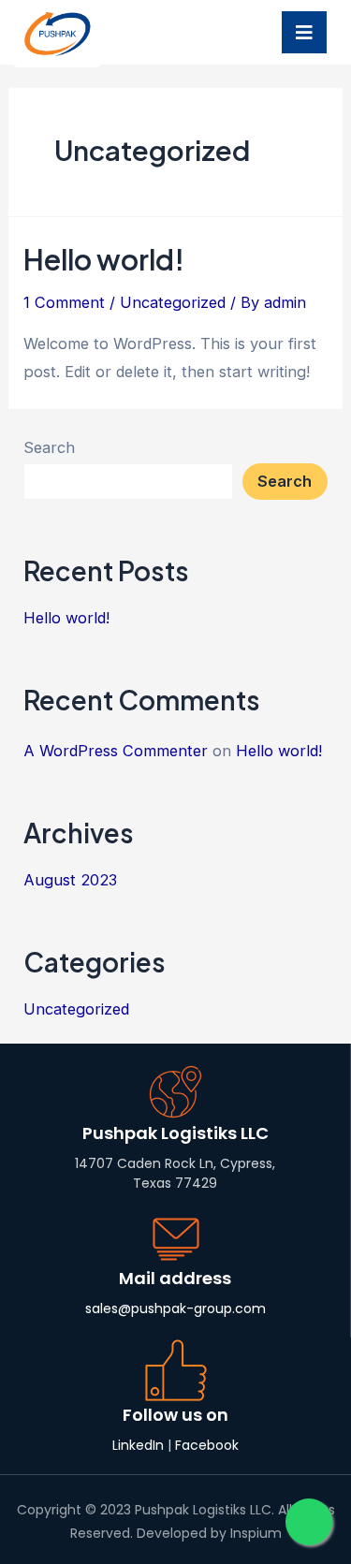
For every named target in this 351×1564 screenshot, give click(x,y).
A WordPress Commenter (115, 750)
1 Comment (64, 302)
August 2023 (70, 879)
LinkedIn (138, 1445)
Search (49, 447)
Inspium (256, 1533)
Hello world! (103, 259)
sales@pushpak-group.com (175, 1308)
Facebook (207, 1445)
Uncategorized (173, 302)
